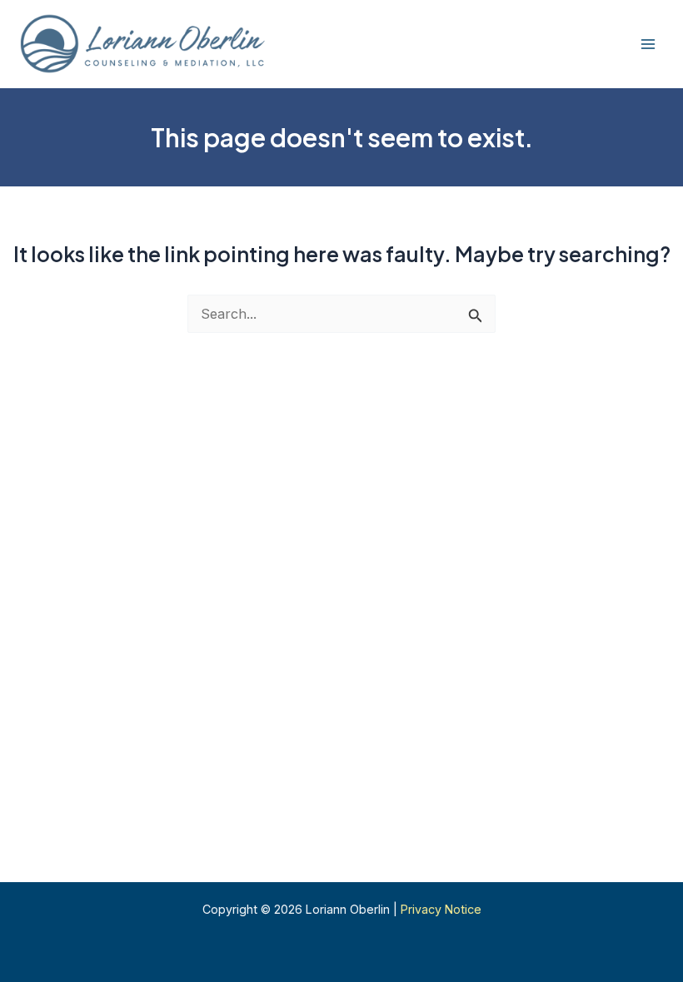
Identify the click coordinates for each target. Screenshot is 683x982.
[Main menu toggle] (647, 44)
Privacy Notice (441, 909)
